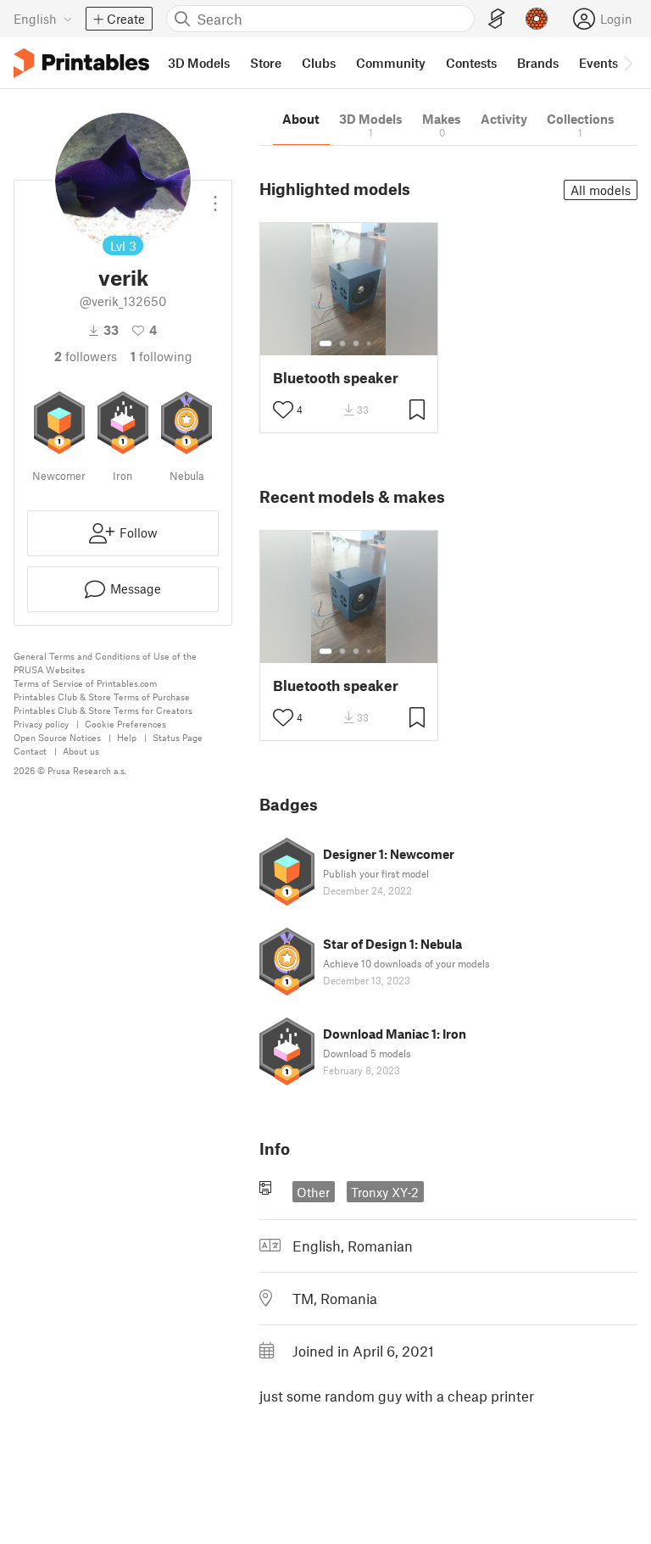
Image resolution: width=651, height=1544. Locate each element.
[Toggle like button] (283, 409)
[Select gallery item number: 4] (369, 343)
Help (126, 737)
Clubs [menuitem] (319, 62)
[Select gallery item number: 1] (325, 343)
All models (600, 190)
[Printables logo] (81, 63)
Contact (30, 750)
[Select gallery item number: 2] (342, 343)
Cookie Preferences (125, 723)
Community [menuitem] (391, 62)
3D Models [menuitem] (199, 62)
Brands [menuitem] (538, 62)
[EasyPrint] (496, 19)
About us (81, 750)
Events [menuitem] (598, 62)
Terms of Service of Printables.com (85, 682)
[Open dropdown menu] (215, 197)
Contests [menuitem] (471, 62)
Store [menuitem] (265, 62)
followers (85, 356)
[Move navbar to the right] (627, 62)
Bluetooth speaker (335, 378)
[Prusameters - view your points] (537, 19)
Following (161, 356)
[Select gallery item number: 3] (356, 343)
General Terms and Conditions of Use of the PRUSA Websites (105, 662)
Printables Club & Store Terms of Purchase (102, 696)
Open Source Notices (57, 737)
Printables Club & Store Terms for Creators (103, 710)
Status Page (178, 737)
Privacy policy (41, 723)
